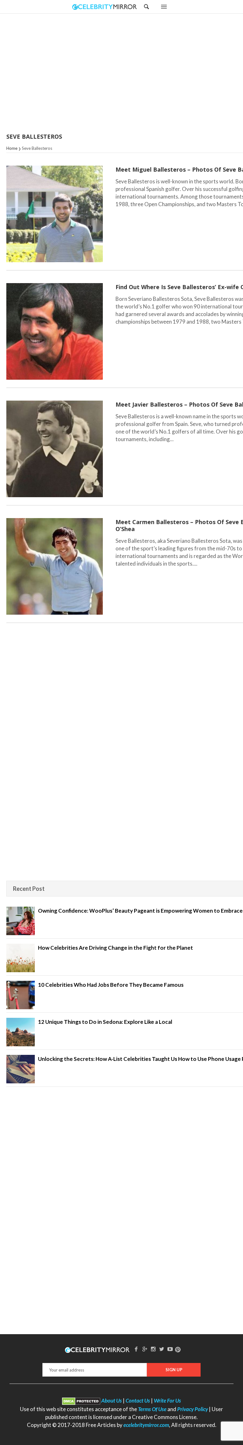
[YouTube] (170, 1349)
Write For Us (167, 1400)
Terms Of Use (152, 1409)
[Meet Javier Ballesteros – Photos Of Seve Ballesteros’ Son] (54, 449)
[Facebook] (136, 1349)
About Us (111, 1400)
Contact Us (138, 1400)
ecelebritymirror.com (146, 1425)
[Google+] (144, 1349)
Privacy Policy (192, 1409)
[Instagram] (153, 1349)
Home (11, 148)
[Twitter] (161, 1349)
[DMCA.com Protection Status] (81, 1400)
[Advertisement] (137, 73)
